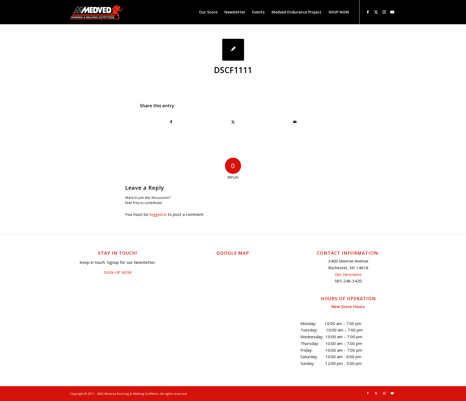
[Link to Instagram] (384, 12)
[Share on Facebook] (171, 122)
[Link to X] (376, 12)
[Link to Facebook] (368, 12)
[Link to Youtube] (392, 12)
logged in (158, 214)
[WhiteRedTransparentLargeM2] (96, 12)
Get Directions (348, 274)
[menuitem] (208, 12)
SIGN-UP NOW (118, 272)
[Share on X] (233, 122)
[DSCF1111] (233, 50)
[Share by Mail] (295, 122)
